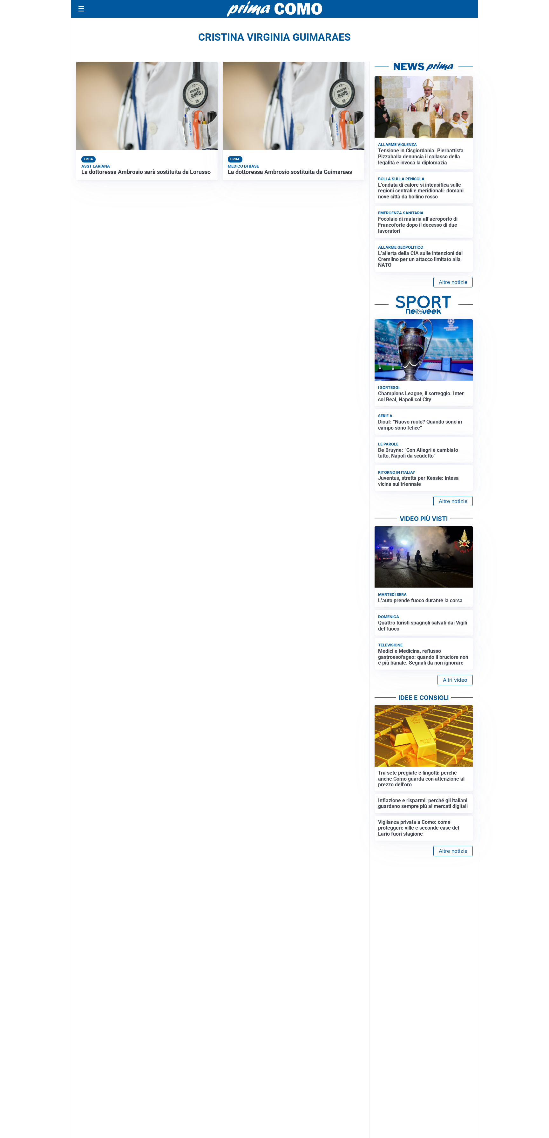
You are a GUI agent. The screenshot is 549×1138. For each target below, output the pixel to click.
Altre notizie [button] (453, 282)
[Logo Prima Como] (274, 8)
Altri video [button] (455, 680)
